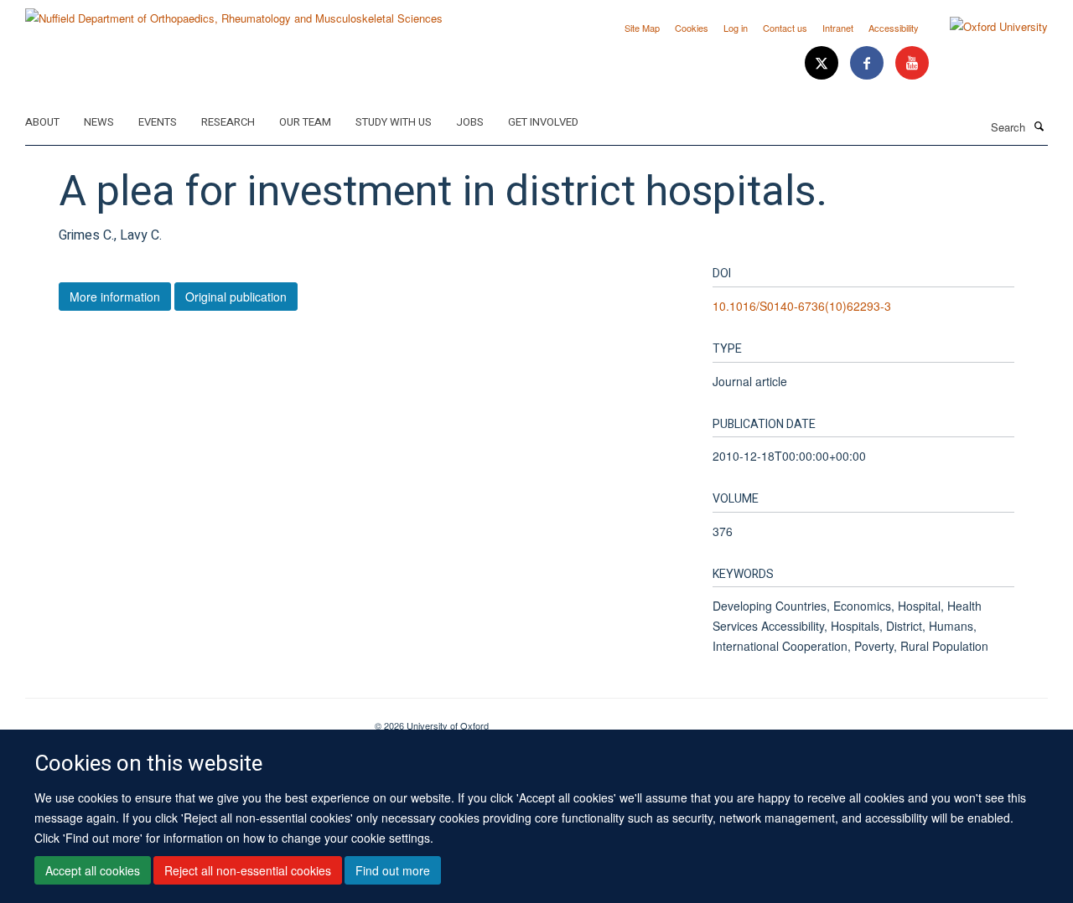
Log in (735, 27)
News (99, 122)
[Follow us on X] (823, 63)
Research (228, 122)
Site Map (642, 27)
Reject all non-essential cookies (247, 870)
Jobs (470, 122)
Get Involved (543, 122)
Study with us (393, 122)
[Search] (1038, 125)
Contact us (785, 27)
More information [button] (115, 296)
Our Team (305, 122)
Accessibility (893, 27)
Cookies (691, 27)
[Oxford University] (986, 27)
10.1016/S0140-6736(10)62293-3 (802, 305)
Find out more (392, 870)
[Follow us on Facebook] (868, 63)
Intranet (837, 27)
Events (157, 122)
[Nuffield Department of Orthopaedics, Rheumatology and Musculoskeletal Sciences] (234, 12)
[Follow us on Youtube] (912, 63)
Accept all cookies (92, 870)
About (42, 122)
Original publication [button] (236, 296)
